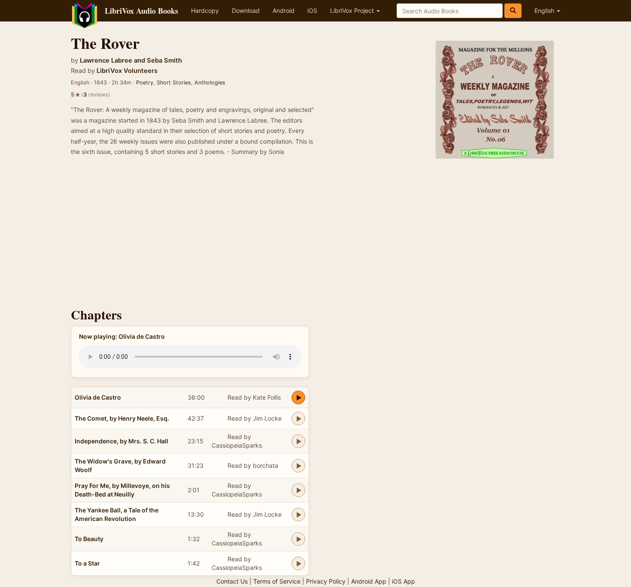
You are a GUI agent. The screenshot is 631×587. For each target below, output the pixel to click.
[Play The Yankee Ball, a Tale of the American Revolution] (298, 514)
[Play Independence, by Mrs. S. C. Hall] (298, 441)
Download (246, 10)
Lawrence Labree (106, 60)
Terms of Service (276, 581)
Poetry (144, 82)
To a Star (87, 563)
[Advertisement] (315, 235)
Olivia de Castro (98, 397)
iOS (312, 10)
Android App (368, 581)
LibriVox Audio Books (141, 10)
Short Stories (174, 82)
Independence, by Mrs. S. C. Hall (121, 441)
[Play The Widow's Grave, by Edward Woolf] (298, 466)
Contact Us (232, 581)
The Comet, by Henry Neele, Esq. (122, 418)
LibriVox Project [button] (353, 10)
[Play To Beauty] (298, 539)
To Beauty (89, 538)
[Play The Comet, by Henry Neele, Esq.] (298, 418)
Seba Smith (164, 60)
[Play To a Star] (298, 563)
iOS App (403, 581)
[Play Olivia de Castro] (298, 397)
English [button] (545, 10)
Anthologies (209, 82)
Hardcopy (205, 10)
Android (283, 10)
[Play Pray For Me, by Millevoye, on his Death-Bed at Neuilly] (298, 490)
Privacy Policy (326, 581)
